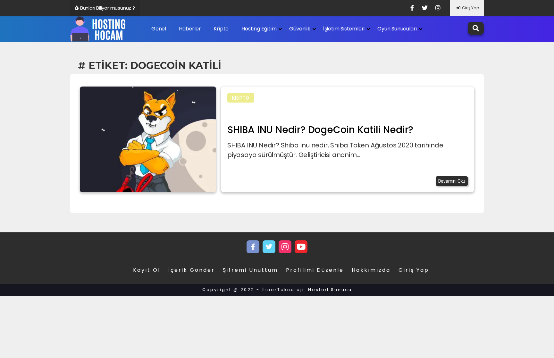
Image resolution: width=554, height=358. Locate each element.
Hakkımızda (371, 270)
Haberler (190, 28)
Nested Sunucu (330, 289)
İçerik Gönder (191, 270)
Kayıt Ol (146, 270)
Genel (158, 28)
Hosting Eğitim (258, 28)
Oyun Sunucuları (397, 28)
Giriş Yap (470, 8)
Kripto (221, 28)
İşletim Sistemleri (344, 28)
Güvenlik (299, 28)
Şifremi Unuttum (250, 270)
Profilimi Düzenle (315, 270)
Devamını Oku (452, 181)
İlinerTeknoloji (283, 289)
